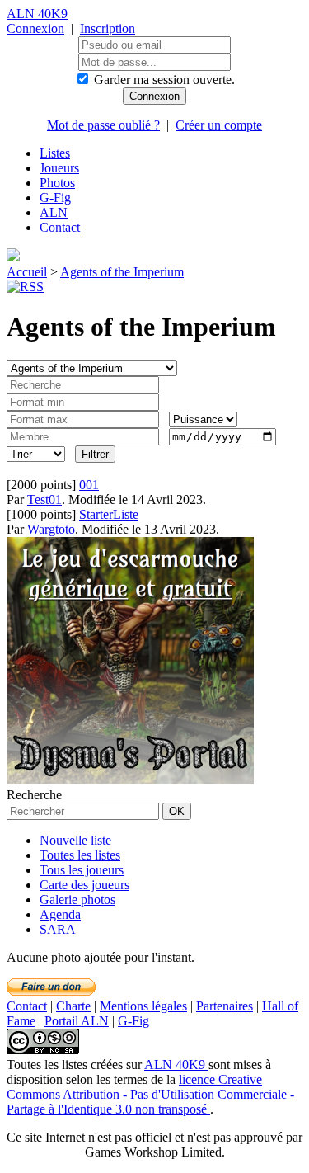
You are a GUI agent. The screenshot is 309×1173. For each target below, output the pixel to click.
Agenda (60, 914)
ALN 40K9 (37, 14)
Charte (73, 1006)
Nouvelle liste (75, 840)
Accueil (27, 272)
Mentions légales (143, 1006)
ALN (54, 212)
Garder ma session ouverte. (164, 80)
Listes (55, 153)
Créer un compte (219, 125)
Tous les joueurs (82, 870)
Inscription (107, 28)
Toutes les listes (80, 855)
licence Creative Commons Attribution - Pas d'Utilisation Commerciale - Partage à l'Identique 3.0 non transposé (150, 1094)
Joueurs (59, 168)
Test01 (44, 499)
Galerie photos (77, 900)
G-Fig (55, 198)
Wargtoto (51, 529)
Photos (57, 183)
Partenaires (224, 1006)
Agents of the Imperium (122, 272)
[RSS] (25, 287)
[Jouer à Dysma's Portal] (130, 780)
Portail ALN (76, 1021)
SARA (58, 929)
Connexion (35, 28)
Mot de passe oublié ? (103, 125)
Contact (60, 227)
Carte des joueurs (84, 885)
